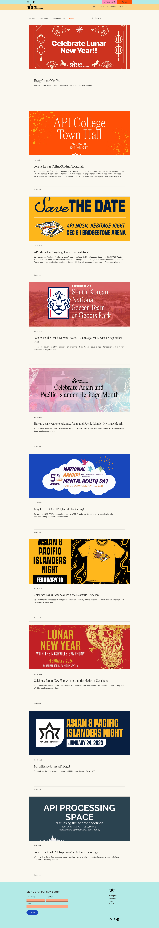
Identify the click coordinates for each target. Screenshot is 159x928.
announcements (59, 19)
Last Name (51, 897)
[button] (102, 7)
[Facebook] (31, 2)
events (71, 19)
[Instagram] (28, 2)
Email (29, 903)
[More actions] (124, 74)
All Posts (32, 19)
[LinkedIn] (34, 2)
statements (44, 19)
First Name (31, 897)
